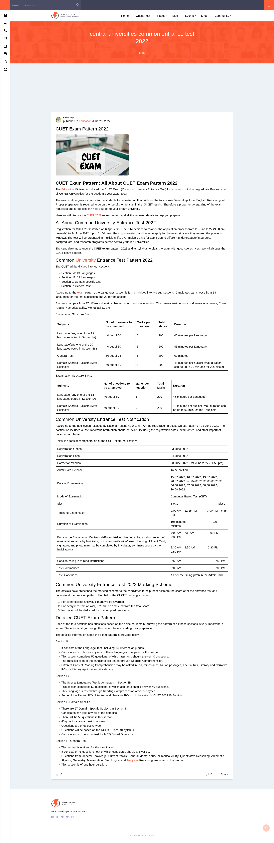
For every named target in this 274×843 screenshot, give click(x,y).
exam (80, 292)
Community (222, 15)
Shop (204, 15)
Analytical (132, 760)
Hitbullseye (68, 117)
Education (85, 121)
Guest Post (143, 15)
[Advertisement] (142, 91)
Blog (175, 15)
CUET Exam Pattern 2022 (82, 128)
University (86, 260)
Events (189, 15)
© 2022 (130, 836)
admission (177, 189)
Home (125, 15)
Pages (161, 15)
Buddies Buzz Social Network (145, 836)
